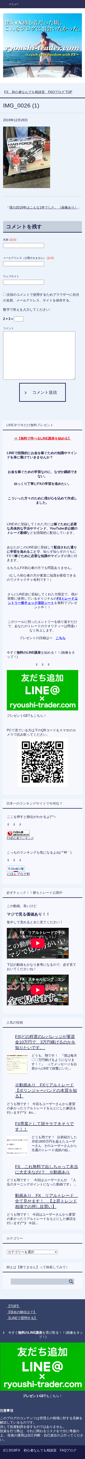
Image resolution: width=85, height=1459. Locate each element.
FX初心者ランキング (20, 838)
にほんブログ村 (18, 874)
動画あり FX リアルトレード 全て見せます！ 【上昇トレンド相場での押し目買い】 (46, 1201)
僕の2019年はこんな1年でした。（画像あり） (43, 207)
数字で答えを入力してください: (26, 309)
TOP (38, 92)
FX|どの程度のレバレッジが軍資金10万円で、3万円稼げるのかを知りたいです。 (45, 1042)
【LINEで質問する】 (22, 1318)
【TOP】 (13, 1306)
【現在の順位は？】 (22, 1312)
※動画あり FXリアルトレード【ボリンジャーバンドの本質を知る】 (46, 1090)
